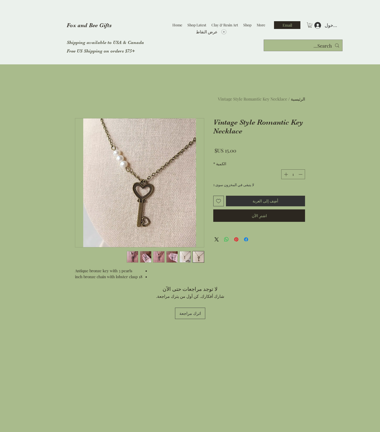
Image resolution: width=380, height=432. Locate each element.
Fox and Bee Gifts (89, 25)
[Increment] (285, 174)
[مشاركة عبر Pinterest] (236, 239)
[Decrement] (301, 174)
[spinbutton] (293, 174)
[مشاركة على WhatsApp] (226, 239)
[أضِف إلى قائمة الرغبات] (218, 201)
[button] (310, 25)
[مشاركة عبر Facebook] (246, 239)
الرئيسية (298, 99)
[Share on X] (217, 239)
